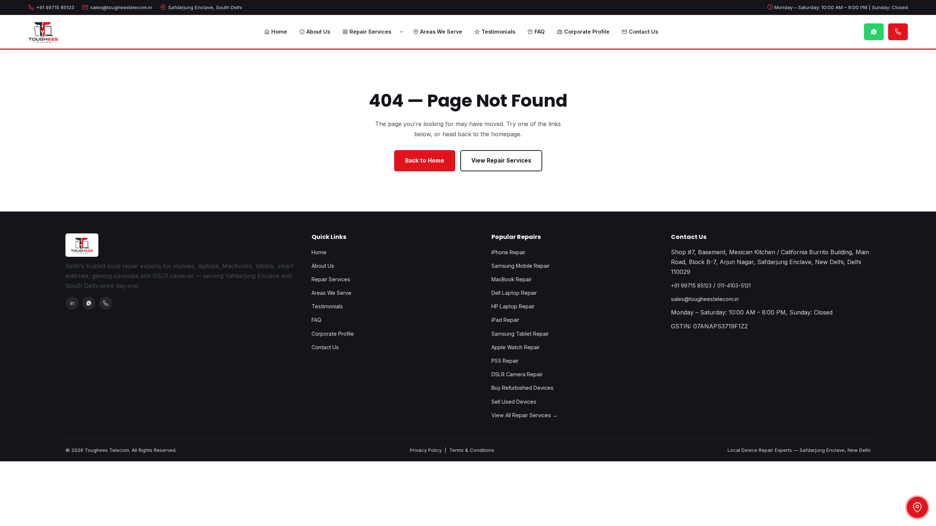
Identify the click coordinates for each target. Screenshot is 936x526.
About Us (318, 31)
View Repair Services (501, 160)
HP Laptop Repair (513, 306)
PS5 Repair (504, 361)
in (72, 303)
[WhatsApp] (88, 303)
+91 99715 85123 (55, 7)
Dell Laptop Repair (514, 293)
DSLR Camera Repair (517, 374)
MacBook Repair (511, 279)
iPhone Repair (508, 252)
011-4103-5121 (734, 285)
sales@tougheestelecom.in (121, 7)
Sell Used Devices (513, 402)
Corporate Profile (586, 31)
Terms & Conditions (471, 450)
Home (279, 31)
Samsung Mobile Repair (520, 266)
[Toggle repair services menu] (401, 31)
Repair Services (370, 31)
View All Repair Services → (524, 415)
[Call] (105, 303)
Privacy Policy (426, 450)
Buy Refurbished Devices (522, 388)
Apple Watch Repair (515, 347)
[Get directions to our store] (917, 507)
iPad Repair (505, 320)
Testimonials (498, 31)
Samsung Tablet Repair (520, 334)
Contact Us (643, 31)
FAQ (540, 31)
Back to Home (424, 160)
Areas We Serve (441, 31)
